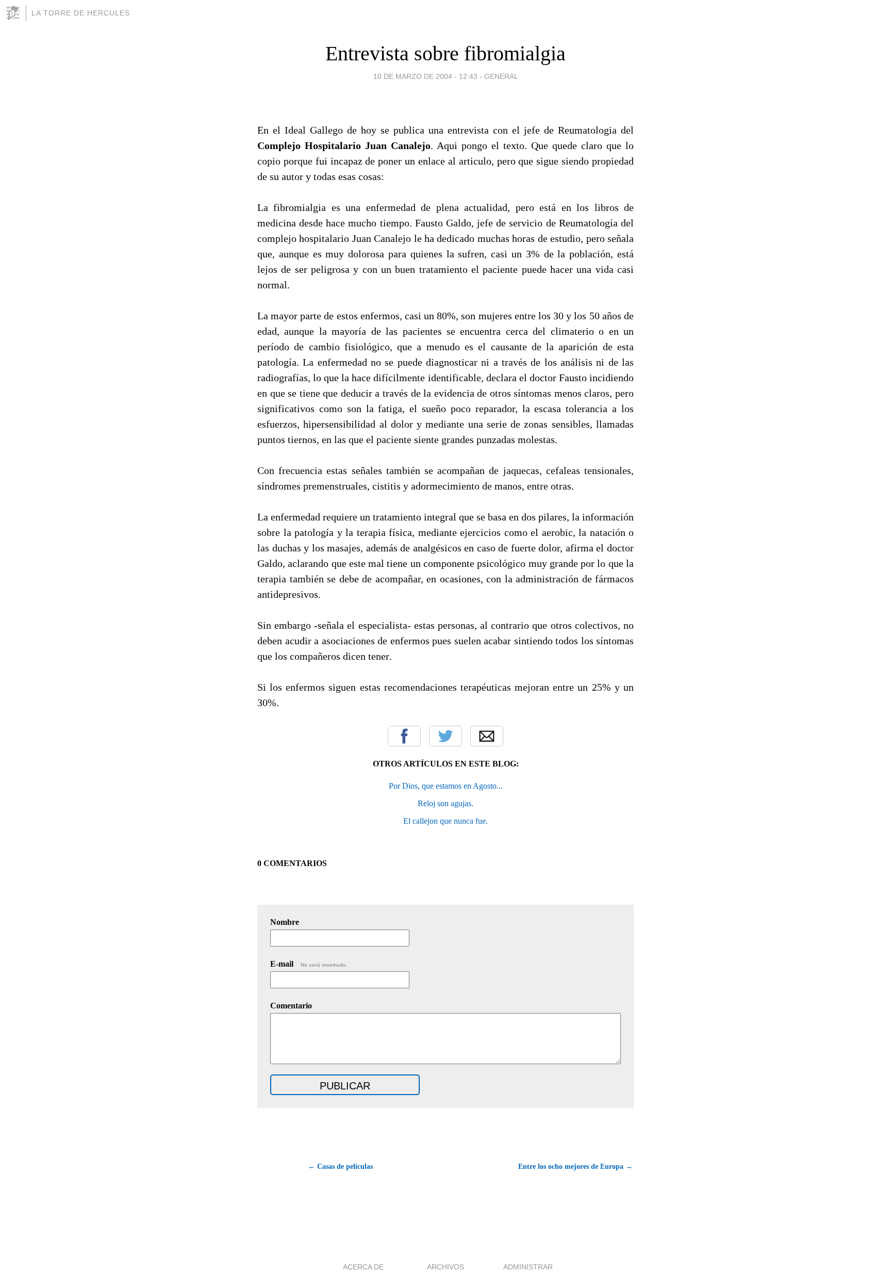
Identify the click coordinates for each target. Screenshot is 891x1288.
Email (486, 736)
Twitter (445, 736)
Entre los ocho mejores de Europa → (575, 1166)
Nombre (284, 922)
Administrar (528, 1267)
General (501, 76)
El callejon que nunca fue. (445, 821)
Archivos (445, 1267)
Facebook (404, 736)
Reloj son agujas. (445, 803)
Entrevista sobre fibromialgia (445, 53)
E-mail (308, 963)
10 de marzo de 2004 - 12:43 (425, 76)
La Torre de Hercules (80, 13)
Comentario (291, 1005)
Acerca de (363, 1267)
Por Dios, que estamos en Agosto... (446, 785)
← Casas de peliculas (340, 1166)
